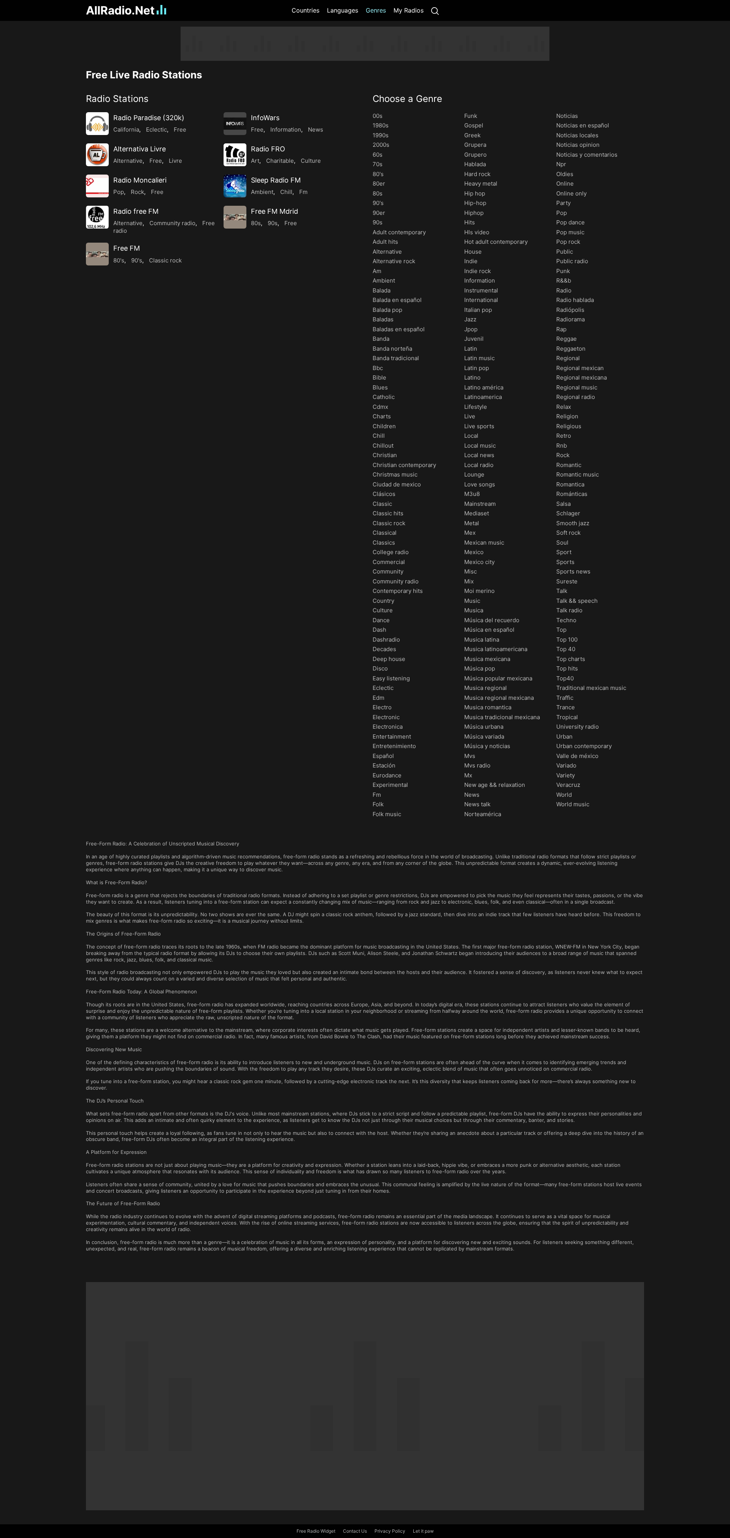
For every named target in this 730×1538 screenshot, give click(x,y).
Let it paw (423, 1531)
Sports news (573, 571)
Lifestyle (475, 406)
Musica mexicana (487, 659)
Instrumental (481, 290)
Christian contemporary (404, 465)
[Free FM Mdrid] (235, 217)
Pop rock (568, 241)
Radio (563, 290)
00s (377, 115)
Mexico (474, 552)
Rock (137, 191)
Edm (378, 697)
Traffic (564, 697)
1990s (381, 135)
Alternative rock (394, 261)
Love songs (479, 484)
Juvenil (474, 338)
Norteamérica (482, 814)
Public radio (572, 261)
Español (383, 755)
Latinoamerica (483, 396)
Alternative (128, 160)
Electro (382, 707)
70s (377, 164)
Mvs (469, 755)
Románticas (571, 493)
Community (388, 571)
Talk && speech (577, 600)
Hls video (476, 232)
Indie (471, 261)
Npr (561, 164)
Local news (479, 455)
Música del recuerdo (491, 620)
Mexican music (484, 542)
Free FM (126, 248)
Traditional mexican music (591, 687)
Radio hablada (575, 299)
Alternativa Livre (139, 149)
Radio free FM (136, 211)
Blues (380, 387)
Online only (571, 193)
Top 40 (565, 649)
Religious (568, 426)
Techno (566, 620)
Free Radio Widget (316, 1531)
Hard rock (477, 174)
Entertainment (392, 736)
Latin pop (476, 368)
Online (565, 183)
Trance (565, 707)
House (473, 251)
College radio (391, 552)
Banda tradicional (396, 358)
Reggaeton (571, 348)
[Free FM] (97, 254)
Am (377, 271)
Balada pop (387, 309)
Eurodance (387, 775)
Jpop (471, 329)
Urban (564, 736)
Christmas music (395, 474)
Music (472, 600)
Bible (379, 377)
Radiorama (570, 319)
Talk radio (569, 610)
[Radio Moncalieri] (97, 186)
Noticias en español (582, 125)
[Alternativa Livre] (97, 154)
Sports (565, 562)
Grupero (475, 154)
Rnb (561, 445)
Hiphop (474, 212)
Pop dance (570, 222)
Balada (381, 290)
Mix (469, 581)
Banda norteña (392, 348)
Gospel (473, 125)
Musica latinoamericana (495, 649)
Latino (472, 377)
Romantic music (577, 474)
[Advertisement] (49, 141)
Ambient (262, 191)
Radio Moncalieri (140, 180)
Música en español (489, 629)
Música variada (484, 736)
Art (255, 160)
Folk (378, 804)
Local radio (479, 465)
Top (561, 629)
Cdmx (380, 406)
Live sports (479, 426)
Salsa (563, 503)
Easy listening (391, 678)
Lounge (474, 474)
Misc (470, 571)
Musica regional (485, 687)
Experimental (390, 784)
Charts (382, 416)
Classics (384, 542)
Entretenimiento (394, 746)
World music (572, 804)
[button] (221, 99)
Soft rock (568, 532)
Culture (311, 160)
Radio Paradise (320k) (148, 118)
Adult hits (385, 241)
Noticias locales (577, 135)
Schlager (568, 513)
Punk (563, 271)
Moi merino (479, 590)
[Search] (435, 10)
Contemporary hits (398, 590)
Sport (563, 552)
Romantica (570, 484)
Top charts (570, 659)
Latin (470, 348)
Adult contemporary (399, 232)
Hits (469, 222)
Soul (562, 542)
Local (471, 435)
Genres (376, 10)
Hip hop (474, 193)
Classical (385, 532)
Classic (382, 503)
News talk (477, 804)
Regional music (576, 387)
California (126, 129)
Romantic (568, 465)
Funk (470, 115)
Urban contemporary (584, 746)
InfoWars (265, 118)
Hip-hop (475, 203)
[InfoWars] (235, 123)
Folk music (387, 814)
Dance (381, 620)
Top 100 (567, 639)
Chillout (383, 445)
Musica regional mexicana (499, 697)
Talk (561, 590)
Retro (563, 435)
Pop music (570, 232)
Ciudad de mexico (397, 484)
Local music (480, 445)
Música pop (479, 668)
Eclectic (156, 129)
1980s (381, 125)
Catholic (384, 396)
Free (180, 129)
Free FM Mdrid (274, 211)
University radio (577, 726)
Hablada (475, 164)
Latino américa (483, 387)
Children (384, 426)
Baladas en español (399, 329)
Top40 (565, 678)
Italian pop (478, 309)
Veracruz (568, 784)
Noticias (567, 115)
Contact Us (355, 1531)
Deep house (389, 659)
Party (563, 203)
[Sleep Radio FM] (235, 186)
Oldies (564, 174)
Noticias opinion (578, 144)
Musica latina (481, 639)
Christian (385, 455)
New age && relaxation (494, 784)
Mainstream (480, 503)
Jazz (470, 319)
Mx (468, 775)
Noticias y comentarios (586, 154)
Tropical (567, 717)
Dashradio (386, 639)
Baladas (383, 319)
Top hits (567, 668)
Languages (342, 10)
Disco (380, 668)
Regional (568, 358)
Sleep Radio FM (276, 180)
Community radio (172, 223)
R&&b (563, 280)
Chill (286, 191)
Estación (384, 765)
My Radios (409, 10)
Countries (305, 10)
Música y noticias (487, 746)
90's (136, 260)
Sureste (567, 581)
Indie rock (477, 271)
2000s (381, 144)
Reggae (566, 338)
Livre (175, 160)
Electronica (388, 726)
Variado (566, 765)
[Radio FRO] (235, 154)
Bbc (378, 368)
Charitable (280, 160)
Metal (471, 523)
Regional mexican (580, 368)
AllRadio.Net (120, 10)
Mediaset (476, 513)
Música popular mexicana (498, 678)
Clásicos (384, 493)
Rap (561, 329)
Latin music (479, 358)
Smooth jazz (572, 523)
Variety (565, 775)
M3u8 (472, 493)
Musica (473, 610)
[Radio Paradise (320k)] (97, 123)
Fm (303, 191)
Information (285, 129)
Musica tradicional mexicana (502, 717)
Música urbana (483, 726)
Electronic (386, 717)
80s (256, 223)
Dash (379, 629)
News (315, 129)
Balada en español (397, 299)
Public (564, 251)
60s (377, 154)
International (481, 299)
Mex (470, 532)
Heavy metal (480, 183)
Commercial (389, 562)
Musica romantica (487, 707)
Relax (563, 406)
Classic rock (165, 260)
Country (383, 600)
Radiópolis (570, 309)
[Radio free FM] (97, 217)
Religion (567, 416)
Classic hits (388, 513)
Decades (384, 649)
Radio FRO (268, 149)
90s (273, 223)
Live (469, 416)
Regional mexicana (581, 377)
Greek (472, 135)
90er (379, 212)
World (564, 794)
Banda (381, 338)
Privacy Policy (390, 1531)
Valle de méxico (577, 755)
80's (118, 260)
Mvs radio (477, 765)
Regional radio (575, 396)
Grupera (475, 144)
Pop (118, 191)
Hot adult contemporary (496, 241)
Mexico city (479, 562)
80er (379, 183)
